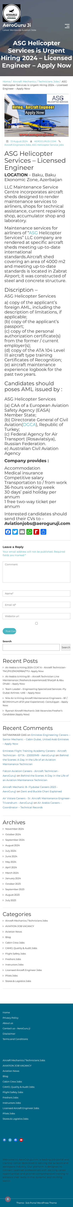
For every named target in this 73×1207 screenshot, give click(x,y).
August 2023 (12, 894)
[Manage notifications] (8, 1199)
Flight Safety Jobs (15, 953)
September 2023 (14, 889)
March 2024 (12, 872)
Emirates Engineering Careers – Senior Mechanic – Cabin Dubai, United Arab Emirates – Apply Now (36, 739)
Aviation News (13, 931)
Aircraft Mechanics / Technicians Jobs (36, 81)
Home (6, 81)
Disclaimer (9, 1033)
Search (7, 641)
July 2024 (10, 850)
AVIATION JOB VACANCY (19, 926)
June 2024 (11, 856)
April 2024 (11, 867)
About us (8, 1023)
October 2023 (13, 883)
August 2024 (12, 845)
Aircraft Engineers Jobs (17, 144)
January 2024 (13, 878)
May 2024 (10, 861)
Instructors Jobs (14, 964)
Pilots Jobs (11, 975)
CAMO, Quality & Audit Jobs (21, 948)
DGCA (29, 424)
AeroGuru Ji (19, 26)
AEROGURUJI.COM (45, 141)
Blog (8, 937)
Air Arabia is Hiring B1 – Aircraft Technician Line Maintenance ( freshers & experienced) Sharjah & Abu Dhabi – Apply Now (33, 680)
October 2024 (13, 834)
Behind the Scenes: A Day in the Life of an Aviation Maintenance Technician (35, 760)
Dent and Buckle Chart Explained (41, 791)
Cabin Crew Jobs (14, 942)
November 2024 (14, 828)
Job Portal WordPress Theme (41, 1203)
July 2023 (10, 900)
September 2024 (15, 839)
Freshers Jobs (13, 959)
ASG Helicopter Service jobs (48, 144)
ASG (33, 232)
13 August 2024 (19, 141)
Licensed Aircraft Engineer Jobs (23, 970)
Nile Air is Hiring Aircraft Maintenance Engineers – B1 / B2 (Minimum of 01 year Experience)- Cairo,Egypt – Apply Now (35, 702)
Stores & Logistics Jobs (18, 981)
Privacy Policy (10, 1017)
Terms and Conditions (15, 1039)
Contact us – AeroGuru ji (16, 1028)
